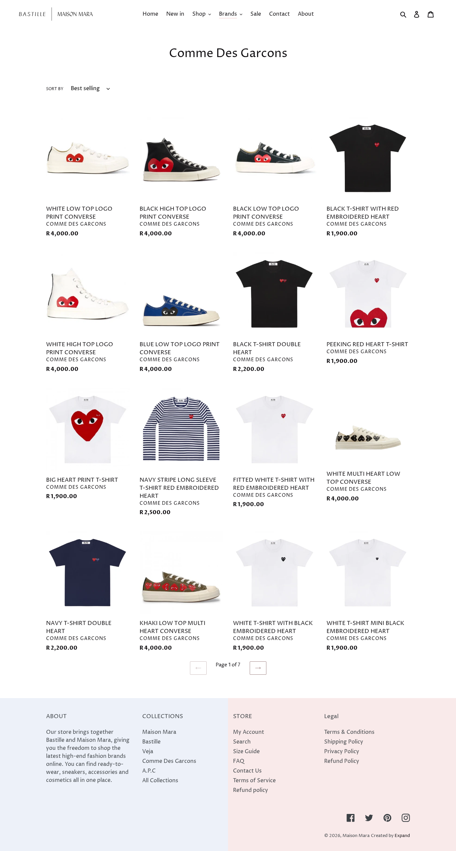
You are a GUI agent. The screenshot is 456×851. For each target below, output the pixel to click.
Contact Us (247, 771)
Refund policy (250, 790)
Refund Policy (341, 761)
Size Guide (246, 751)
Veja (147, 751)
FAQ (238, 761)
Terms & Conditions (349, 732)
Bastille (151, 742)
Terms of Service (254, 780)
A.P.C (149, 771)
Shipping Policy (343, 742)
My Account (248, 732)
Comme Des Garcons (169, 761)
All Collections (160, 780)
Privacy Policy (341, 751)
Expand (402, 836)
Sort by (54, 89)
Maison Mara (159, 732)
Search (242, 742)
